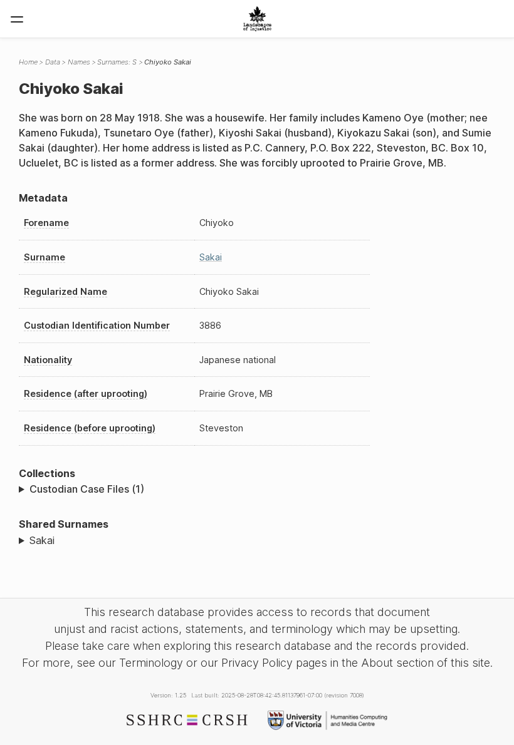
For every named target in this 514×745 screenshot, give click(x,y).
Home (28, 62)
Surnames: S (117, 62)
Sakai (210, 257)
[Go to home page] (257, 19)
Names (79, 62)
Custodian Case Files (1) (86, 489)
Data (52, 62)
